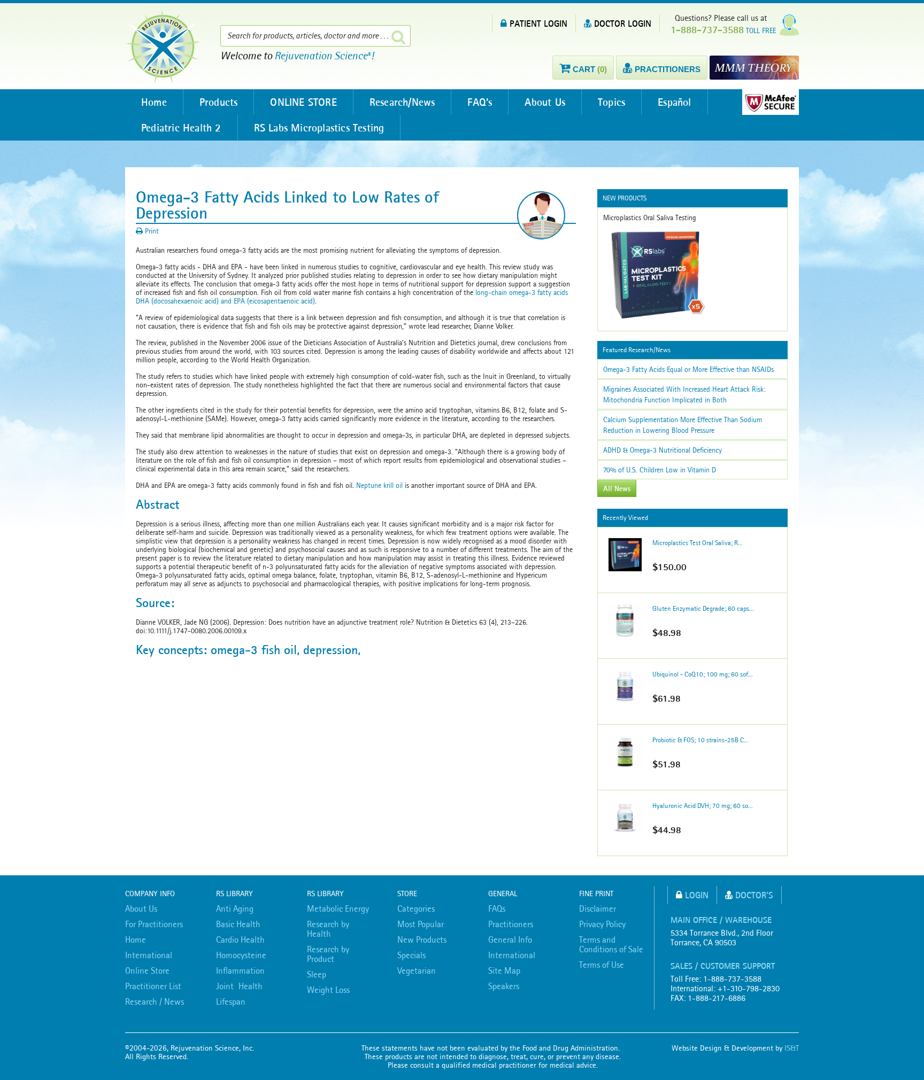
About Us (545, 102)
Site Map (504, 970)
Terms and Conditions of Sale (611, 944)
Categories (416, 908)
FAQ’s (479, 102)
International (148, 955)
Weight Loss (328, 989)
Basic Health (238, 924)
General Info (510, 939)
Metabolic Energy (338, 908)
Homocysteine (241, 955)
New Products (421, 939)
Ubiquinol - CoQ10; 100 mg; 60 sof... (702, 674)
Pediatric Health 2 (181, 127)
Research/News (402, 102)
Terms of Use (601, 964)
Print (151, 231)
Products (218, 102)
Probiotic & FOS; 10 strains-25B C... (700, 740)
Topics (611, 102)
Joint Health (239, 986)
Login (697, 894)
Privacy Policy (602, 924)
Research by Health (328, 928)
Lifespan (230, 1001)
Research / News (154, 1001)
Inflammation (240, 970)
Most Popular (420, 924)
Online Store (147, 970)
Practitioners (510, 924)
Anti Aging (234, 908)
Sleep (316, 974)
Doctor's (754, 894)
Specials (411, 955)
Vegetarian (416, 970)
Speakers (503, 986)
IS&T (791, 1048)
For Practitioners (154, 924)
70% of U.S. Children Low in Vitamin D (659, 469)
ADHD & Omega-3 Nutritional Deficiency (662, 450)
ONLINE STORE (303, 102)
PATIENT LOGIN (538, 23)
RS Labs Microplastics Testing (319, 127)
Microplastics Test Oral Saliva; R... (697, 543)
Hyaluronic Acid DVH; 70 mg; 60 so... (702, 806)
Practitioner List (153, 986)
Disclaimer (597, 908)
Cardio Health (240, 939)
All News (616, 488)
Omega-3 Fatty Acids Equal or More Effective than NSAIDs (688, 369)
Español (674, 102)
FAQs (496, 908)
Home (154, 102)
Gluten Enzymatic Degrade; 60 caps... (703, 608)
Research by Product (328, 954)
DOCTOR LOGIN (622, 23)
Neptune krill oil (379, 485)
